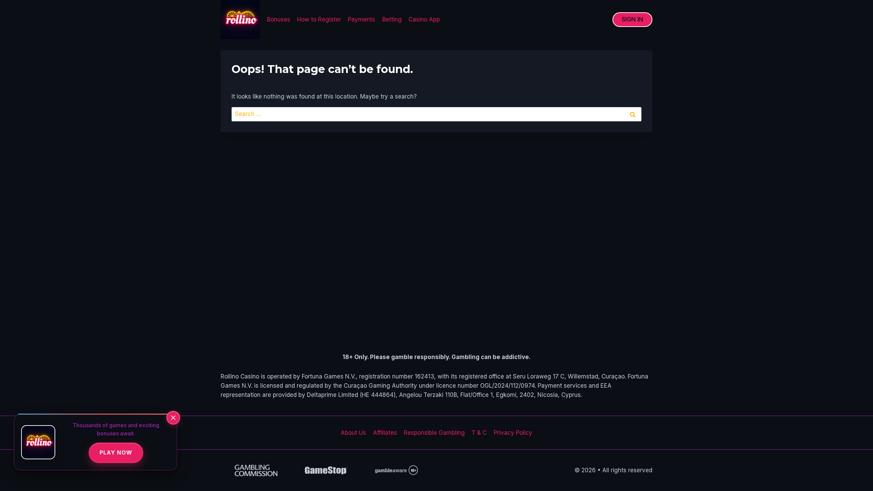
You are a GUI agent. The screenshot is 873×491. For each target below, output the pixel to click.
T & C (479, 432)
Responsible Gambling (434, 432)
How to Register (319, 19)
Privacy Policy (513, 432)
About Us (353, 432)
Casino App (424, 19)
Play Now (116, 452)
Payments (361, 19)
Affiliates (385, 432)
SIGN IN (632, 19)
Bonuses (278, 19)
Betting (392, 19)
